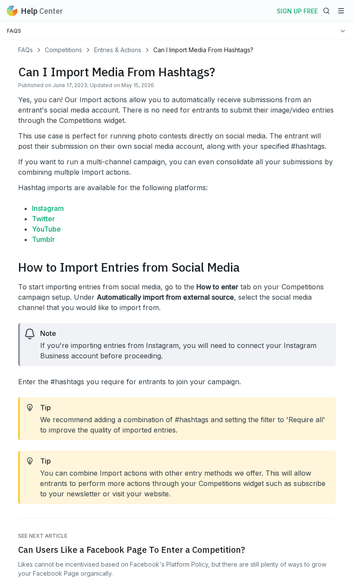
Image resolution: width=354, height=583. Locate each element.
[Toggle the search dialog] (326, 11)
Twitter (43, 218)
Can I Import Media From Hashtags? (203, 49)
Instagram (48, 208)
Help (42, 11)
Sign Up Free (297, 11)
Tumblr (43, 239)
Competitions (63, 49)
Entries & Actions (117, 49)
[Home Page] (12, 11)
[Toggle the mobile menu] (341, 11)
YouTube (46, 229)
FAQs (25, 49)
